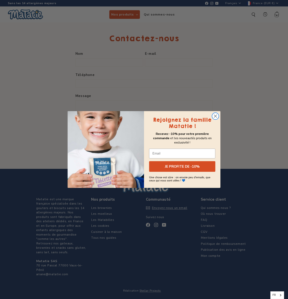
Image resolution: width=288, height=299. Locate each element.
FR (274, 295)
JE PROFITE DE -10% (182, 166)
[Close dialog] (215, 116)
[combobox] (277, 295)
